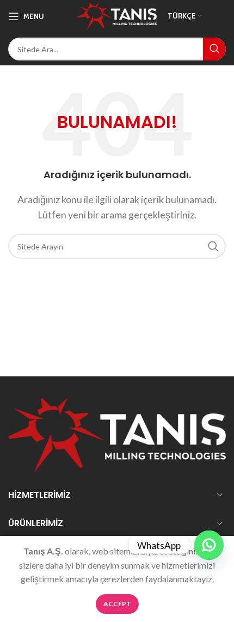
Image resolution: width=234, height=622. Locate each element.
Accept (117, 604)
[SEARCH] (214, 49)
